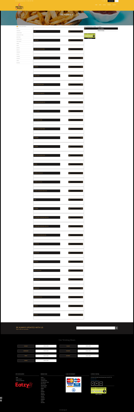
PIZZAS (42, 377)
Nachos (18, 54)
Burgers (18, 47)
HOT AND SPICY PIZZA (45, 382)
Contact (114, 4)
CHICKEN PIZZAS (44, 380)
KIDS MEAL (43, 402)
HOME (17, 377)
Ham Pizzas (18, 30)
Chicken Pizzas (19, 32)
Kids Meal (18, 62)
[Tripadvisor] (104, 1)
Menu (100, 4)
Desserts (18, 58)
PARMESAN (43, 394)
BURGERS (42, 391)
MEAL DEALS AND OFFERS (22, 26)
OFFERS (104, 4)
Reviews (109, 4)
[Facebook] (102, 1)
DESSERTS (43, 399)
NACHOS (42, 396)
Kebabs (18, 43)
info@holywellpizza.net (21, 0)
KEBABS (42, 388)
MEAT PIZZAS (43, 383)
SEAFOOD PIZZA (44, 385)
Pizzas (18, 28)
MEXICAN (42, 393)
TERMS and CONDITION (20, 380)
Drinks (18, 60)
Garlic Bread (19, 41)
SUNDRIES (43, 397)
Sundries (18, 56)
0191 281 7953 (30, 0)
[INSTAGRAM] (106, 1)
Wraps (18, 45)
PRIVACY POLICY (19, 379)
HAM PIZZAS (43, 379)
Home (96, 4)
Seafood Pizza (19, 39)
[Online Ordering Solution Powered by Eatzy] (24, 385)
